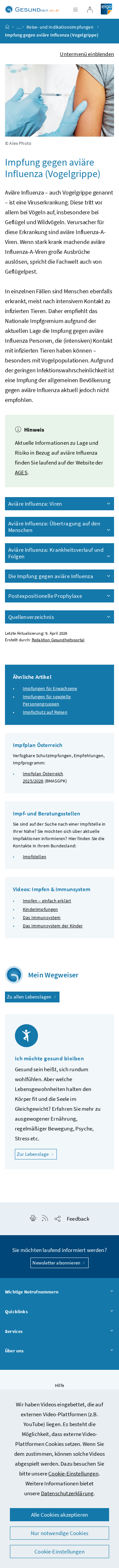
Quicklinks (16, 1312)
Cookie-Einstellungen (73, 1473)
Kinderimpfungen (40, 909)
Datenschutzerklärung (67, 1493)
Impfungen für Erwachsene (50, 688)
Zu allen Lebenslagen (30, 997)
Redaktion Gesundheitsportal (58, 640)
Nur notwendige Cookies (59, 1533)
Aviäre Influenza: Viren (35, 503)
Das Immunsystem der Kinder (53, 926)
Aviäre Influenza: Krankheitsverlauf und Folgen (55, 553)
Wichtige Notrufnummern (32, 1292)
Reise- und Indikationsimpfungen (60, 27)
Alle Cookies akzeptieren (59, 1514)
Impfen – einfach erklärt (47, 901)
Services (13, 1331)
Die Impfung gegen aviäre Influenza (50, 576)
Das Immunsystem (42, 917)
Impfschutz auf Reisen (45, 712)
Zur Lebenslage (37, 1154)
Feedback (78, 1218)
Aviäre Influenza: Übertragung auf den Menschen (54, 527)
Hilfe (59, 1385)
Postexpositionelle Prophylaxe (45, 595)
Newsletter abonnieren (56, 1263)
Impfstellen (34, 857)
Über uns (14, 1351)
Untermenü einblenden (87, 54)
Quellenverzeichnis (31, 617)
